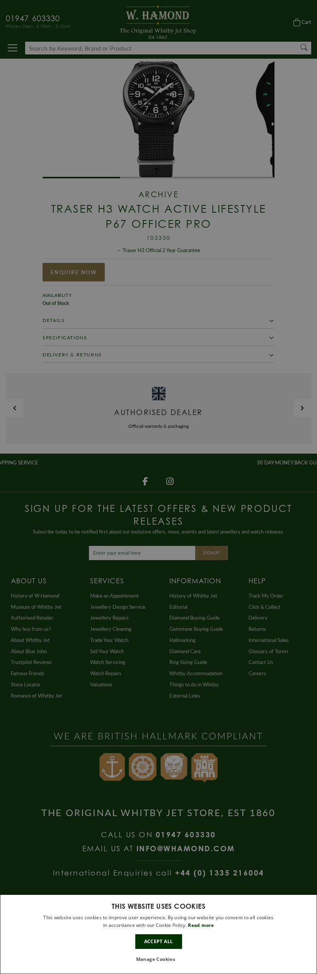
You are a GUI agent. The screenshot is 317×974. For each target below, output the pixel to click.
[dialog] (158, 934)
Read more (201, 925)
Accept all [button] (158, 941)
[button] (159, 959)
